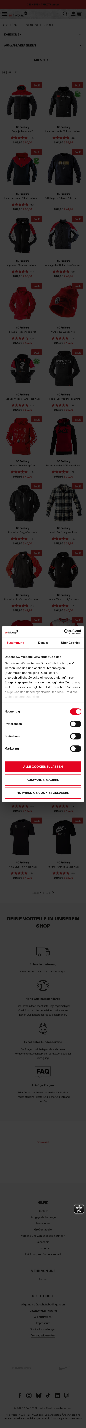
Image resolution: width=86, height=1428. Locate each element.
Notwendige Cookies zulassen (43, 792)
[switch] (75, 724)
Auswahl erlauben (43, 779)
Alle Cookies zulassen (43, 766)
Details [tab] (43, 642)
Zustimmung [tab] (15, 642)
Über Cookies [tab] (70, 642)
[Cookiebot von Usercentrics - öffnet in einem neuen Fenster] (63, 631)
